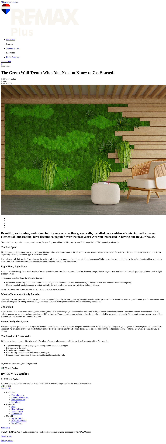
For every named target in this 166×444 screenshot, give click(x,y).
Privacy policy (7, 441)
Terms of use (6, 436)
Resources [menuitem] (10, 53)
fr (1, 64)
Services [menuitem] (9, 44)
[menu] (85, 44)
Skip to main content (9, 2)
